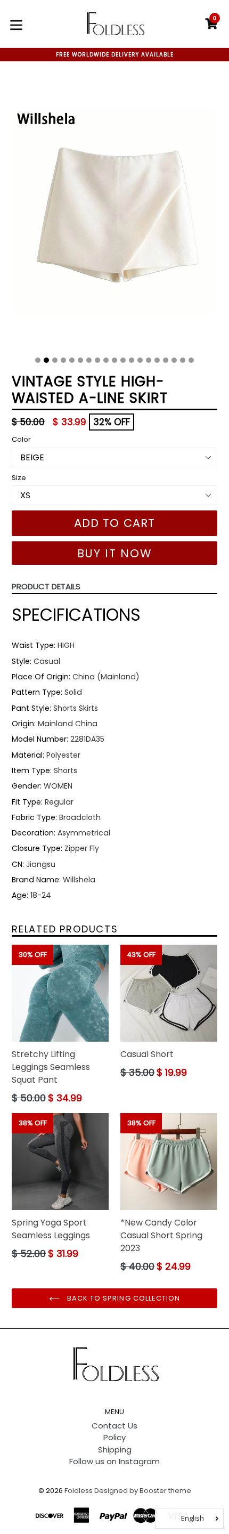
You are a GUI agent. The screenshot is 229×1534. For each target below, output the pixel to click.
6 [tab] (80, 360)
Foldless (78, 1491)
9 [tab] (106, 360)
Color (21, 439)
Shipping (115, 1449)
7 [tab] (89, 360)
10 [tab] (114, 360)
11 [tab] (123, 360)
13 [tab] (140, 360)
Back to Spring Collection (122, 1298)
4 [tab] (63, 360)
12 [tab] (131, 360)
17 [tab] (174, 360)
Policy (114, 1437)
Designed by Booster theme (142, 1491)
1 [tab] (37, 360)
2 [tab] (46, 360)
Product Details (46, 586)
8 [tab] (97, 360)
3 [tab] (55, 360)
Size (19, 478)
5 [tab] (72, 360)
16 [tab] (165, 360)
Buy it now (114, 553)
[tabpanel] (114, 213)
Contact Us (114, 1425)
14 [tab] (148, 360)
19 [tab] (191, 360)
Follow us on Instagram (114, 1461)
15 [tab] (157, 360)
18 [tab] (182, 360)
